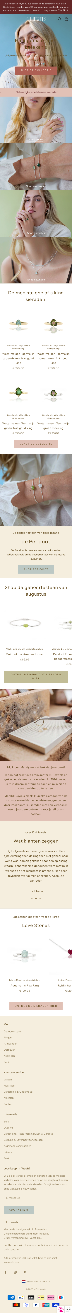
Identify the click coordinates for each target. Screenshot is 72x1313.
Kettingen (9, 1056)
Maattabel (9, 1085)
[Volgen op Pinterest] (25, 1272)
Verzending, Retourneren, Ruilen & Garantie (28, 1134)
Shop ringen (36, 139)
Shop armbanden (36, 186)
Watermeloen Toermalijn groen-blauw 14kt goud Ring (18, 358)
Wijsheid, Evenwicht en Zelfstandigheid (24, 649)
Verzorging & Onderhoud (18, 1092)
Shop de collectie (36, 70)
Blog (6, 1121)
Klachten (9, 1098)
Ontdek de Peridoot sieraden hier (36, 676)
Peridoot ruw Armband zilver (25, 654)
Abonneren (18, 1209)
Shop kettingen (36, 279)
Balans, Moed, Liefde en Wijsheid (24, 980)
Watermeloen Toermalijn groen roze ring (53, 426)
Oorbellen (9, 1050)
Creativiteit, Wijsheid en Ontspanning (18, 347)
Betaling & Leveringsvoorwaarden (23, 1140)
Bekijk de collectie (36, 444)
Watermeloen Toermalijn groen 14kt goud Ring (18, 426)
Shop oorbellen (36, 233)
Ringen (8, 1037)
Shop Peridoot (36, 569)
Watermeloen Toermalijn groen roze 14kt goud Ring (53, 358)
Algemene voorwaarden (17, 1146)
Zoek (6, 1062)
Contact (8, 1104)
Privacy (8, 1152)
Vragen (8, 1079)
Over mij (8, 1127)
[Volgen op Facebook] (5, 1272)
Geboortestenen (13, 1031)
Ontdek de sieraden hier (36, 1006)
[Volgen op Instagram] (15, 1272)
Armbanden (10, 1043)
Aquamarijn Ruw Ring (25, 985)
